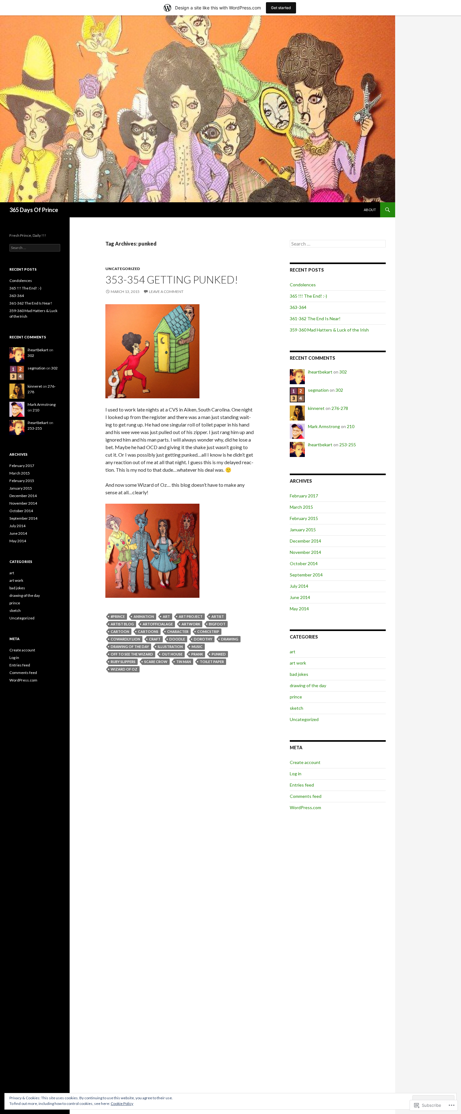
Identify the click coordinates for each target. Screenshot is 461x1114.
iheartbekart (320, 371)
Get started (281, 7)
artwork (191, 624)
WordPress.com (305, 807)
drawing (229, 639)
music (197, 647)
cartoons (148, 631)
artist (217, 616)
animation (144, 616)
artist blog (122, 624)
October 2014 (304, 563)
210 (350, 426)
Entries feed (302, 785)
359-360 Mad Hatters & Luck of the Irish (329, 329)
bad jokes (299, 674)
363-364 (298, 307)
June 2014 (300, 597)
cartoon (120, 631)
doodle (177, 639)
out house (172, 654)
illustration (170, 647)
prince (296, 696)
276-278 (339, 408)
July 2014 (299, 586)
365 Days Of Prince (33, 209)
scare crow (155, 662)
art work (298, 663)
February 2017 (304, 495)
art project (191, 616)
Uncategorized (122, 268)
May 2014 (299, 608)
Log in (295, 773)
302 (343, 371)
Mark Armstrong (324, 426)
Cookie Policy (122, 1103)
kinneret (316, 408)
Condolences (303, 284)
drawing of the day (130, 647)
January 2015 (303, 529)
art (166, 616)
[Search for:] (338, 244)
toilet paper (212, 662)
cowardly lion (125, 639)
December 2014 (305, 541)
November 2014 (305, 552)
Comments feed (305, 796)
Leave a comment (166, 291)
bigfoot (217, 624)
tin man (183, 662)
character (177, 631)
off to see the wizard (132, 654)
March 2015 (301, 507)
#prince (118, 616)
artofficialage (158, 624)
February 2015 (304, 518)
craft (155, 639)
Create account (305, 762)
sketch (296, 708)
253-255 (347, 444)
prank (197, 654)
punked (219, 654)
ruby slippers (123, 662)
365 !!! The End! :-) (308, 296)
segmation (318, 390)
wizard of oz (124, 669)
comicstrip (208, 631)
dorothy (203, 639)
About (370, 210)
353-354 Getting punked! (171, 279)
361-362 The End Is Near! (315, 318)
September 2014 (306, 574)
